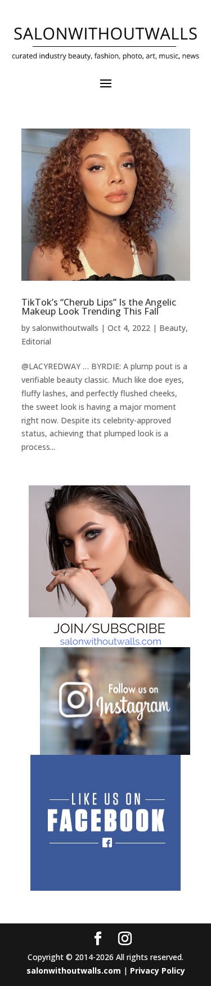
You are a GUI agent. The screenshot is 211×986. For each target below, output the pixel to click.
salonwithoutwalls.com (73, 970)
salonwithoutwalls (65, 327)
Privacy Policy (157, 970)
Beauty (172, 327)
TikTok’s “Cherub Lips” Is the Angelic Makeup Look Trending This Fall (98, 306)
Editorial (36, 341)
